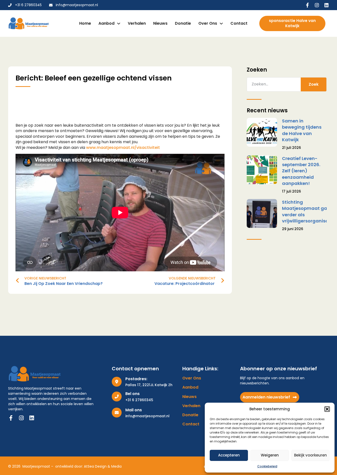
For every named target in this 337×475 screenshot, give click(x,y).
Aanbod (106, 23)
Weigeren (270, 455)
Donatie (183, 23)
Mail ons (133, 410)
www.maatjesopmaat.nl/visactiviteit (123, 147)
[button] (327, 409)
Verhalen (137, 23)
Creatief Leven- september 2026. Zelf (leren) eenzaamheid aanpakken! (301, 170)
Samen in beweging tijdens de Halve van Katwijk (301, 130)
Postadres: (136, 379)
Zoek (313, 84)
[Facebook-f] (307, 5)
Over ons (207, 23)
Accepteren (229, 455)
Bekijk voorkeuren (310, 455)
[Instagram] (317, 5)
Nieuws (160, 23)
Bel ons (132, 393)
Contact (238, 23)
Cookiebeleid (267, 466)
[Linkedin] (326, 5)
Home (85, 23)
